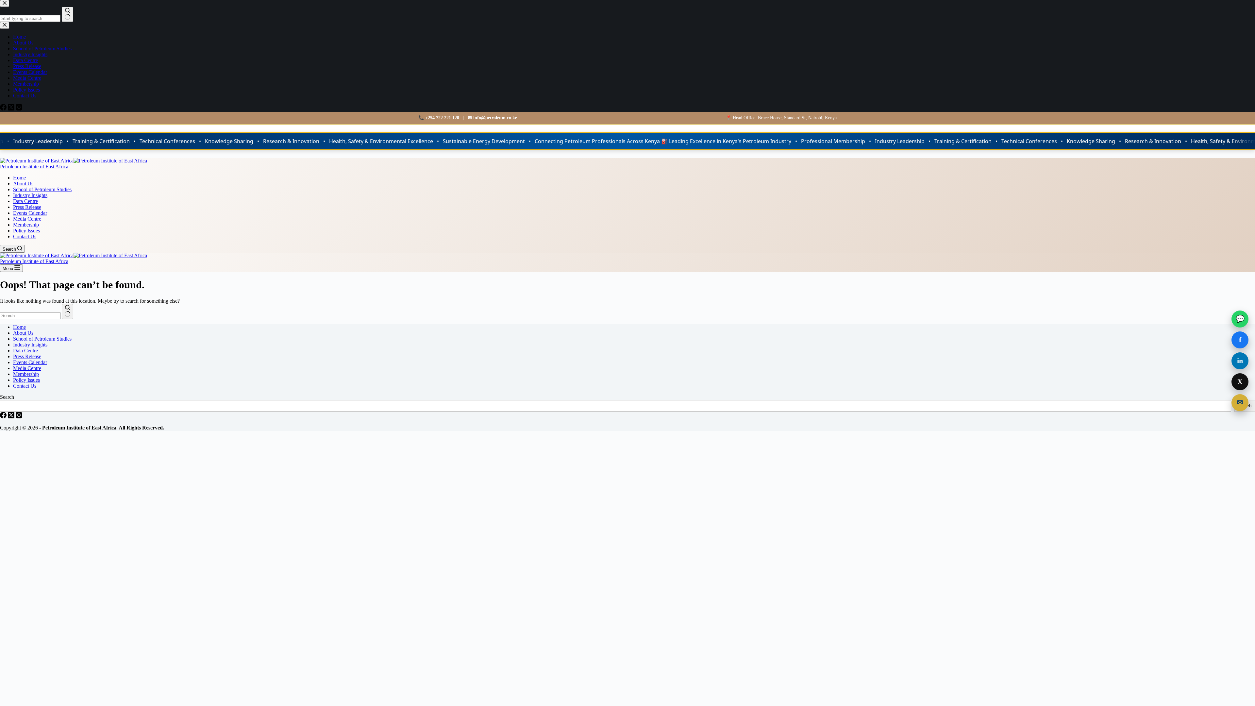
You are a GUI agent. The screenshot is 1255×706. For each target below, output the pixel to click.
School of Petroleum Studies (42, 189)
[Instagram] (19, 416)
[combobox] (30, 315)
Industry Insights (30, 195)
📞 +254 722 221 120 (438, 117)
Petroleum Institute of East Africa (34, 166)
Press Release (27, 207)
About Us (23, 183)
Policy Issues (26, 230)
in (1240, 361)
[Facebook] (4, 416)
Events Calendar (30, 213)
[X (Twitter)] (12, 416)
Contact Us (24, 236)
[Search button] (67, 311)
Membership (26, 224)
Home (19, 177)
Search (7, 397)
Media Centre (27, 219)
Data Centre (25, 201)
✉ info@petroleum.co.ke (492, 117)
